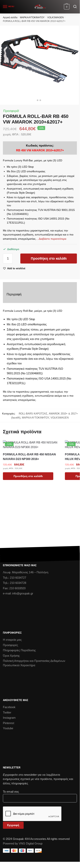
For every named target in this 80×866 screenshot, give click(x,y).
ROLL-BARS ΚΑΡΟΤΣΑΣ (32, 413)
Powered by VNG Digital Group (22, 843)
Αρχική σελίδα (10, 17)
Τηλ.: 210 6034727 (14, 577)
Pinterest (8, 723)
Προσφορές (10, 645)
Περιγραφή (14, 294)
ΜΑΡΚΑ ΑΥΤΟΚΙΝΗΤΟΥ (32, 17)
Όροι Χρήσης (11, 655)
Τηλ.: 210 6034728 (14, 582)
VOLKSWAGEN (55, 17)
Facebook (9, 707)
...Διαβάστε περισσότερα (51, 238)
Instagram (9, 717)
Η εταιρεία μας (12, 639)
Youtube (8, 728)
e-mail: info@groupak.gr (18, 593)
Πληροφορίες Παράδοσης (19, 650)
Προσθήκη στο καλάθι (49, 258)
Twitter (7, 712)
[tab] (40, 294)
